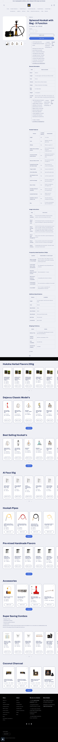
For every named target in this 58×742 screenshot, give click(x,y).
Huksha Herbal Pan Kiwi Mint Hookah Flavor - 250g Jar (7, 378)
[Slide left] (4, 43)
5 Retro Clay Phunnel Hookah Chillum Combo (39, 642)
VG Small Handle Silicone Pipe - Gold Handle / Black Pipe (34, 525)
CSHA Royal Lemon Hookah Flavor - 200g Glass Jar (49, 558)
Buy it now (42, 38)
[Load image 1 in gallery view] (8, 43)
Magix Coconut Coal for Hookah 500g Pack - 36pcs (35, 680)
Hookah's (18, 702)
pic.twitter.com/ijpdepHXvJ (38, 121)
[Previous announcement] (3, 1)
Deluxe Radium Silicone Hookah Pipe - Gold (49, 524)
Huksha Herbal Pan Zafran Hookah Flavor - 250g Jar (18, 378)
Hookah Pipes (19, 708)
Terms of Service (6, 712)
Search (4, 702)
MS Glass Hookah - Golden (28, 411)
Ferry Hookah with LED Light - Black (18, 449)
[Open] (3, 739)
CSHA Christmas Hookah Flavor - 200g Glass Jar (18, 557)
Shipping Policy (6, 706)
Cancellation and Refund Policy (7, 719)
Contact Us (5, 714)
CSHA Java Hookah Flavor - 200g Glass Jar (7, 557)
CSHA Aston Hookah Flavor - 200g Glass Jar (39, 557)
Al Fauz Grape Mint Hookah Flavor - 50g (6, 486)
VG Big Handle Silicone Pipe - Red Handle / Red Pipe (22, 525)
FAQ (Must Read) (6, 704)
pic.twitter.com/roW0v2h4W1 (38, 63)
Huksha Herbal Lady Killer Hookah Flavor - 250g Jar (50, 378)
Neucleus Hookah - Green (39, 449)
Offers (17, 712)
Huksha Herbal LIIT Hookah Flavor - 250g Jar (39, 378)
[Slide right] (25, 43)
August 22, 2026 (53, 44)
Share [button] (31, 351)
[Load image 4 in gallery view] (21, 43)
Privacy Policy (5, 710)
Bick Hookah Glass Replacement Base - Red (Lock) (35, 597)
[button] (4, 5)
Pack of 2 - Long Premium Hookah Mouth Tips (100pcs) (7, 643)
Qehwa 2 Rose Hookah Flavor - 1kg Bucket (28, 642)
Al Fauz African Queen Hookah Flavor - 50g (49, 486)
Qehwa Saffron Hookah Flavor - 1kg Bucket (18, 642)
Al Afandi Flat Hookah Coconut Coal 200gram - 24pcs (8, 680)
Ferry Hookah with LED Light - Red (7, 411)
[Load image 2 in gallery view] (12, 43)
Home (17, 700)
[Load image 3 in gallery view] (17, 43)
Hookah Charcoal (19, 706)
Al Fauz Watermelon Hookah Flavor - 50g (28, 487)
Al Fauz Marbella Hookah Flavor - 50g (18, 486)
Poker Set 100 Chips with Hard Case (21, 597)
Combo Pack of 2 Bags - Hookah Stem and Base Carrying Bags (50, 643)
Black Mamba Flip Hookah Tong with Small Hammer (49, 597)
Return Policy (5, 708)
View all (29, 428)
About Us (4, 700)
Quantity (30, 28)
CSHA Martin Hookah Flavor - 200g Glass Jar (28, 557)
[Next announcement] (55, 1)
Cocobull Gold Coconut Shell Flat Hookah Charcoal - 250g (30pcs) (49, 680)
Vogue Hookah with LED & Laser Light (18, 411)
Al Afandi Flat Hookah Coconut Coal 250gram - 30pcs (22, 680)
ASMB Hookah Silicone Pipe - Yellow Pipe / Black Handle (9, 525)
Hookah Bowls (19, 704)
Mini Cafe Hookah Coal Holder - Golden (8, 597)
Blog (4, 716)
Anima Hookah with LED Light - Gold (39, 411)
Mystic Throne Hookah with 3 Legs (49, 411)
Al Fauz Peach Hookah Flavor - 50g (39, 486)
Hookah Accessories (20, 710)
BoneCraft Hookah (27, 449)
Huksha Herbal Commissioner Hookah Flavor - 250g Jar (28, 378)
